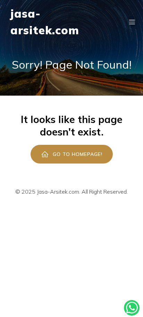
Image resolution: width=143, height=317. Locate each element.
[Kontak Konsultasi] (132, 308)
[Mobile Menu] (132, 22)
